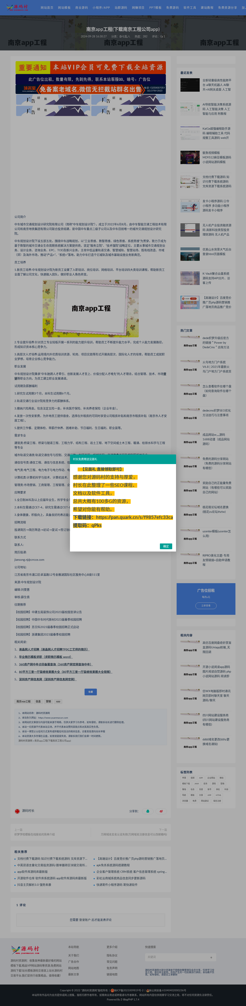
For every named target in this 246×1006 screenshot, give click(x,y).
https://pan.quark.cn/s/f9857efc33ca (134, 517)
